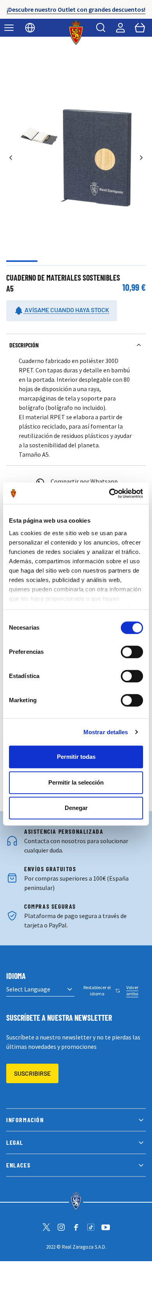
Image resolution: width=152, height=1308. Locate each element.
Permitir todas (76, 756)
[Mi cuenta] (120, 28)
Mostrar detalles (105, 732)
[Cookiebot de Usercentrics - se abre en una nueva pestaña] (109, 493)
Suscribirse (32, 1073)
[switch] (132, 652)
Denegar (76, 807)
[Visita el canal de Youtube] (105, 1227)
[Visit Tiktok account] (91, 1227)
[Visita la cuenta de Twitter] (46, 1227)
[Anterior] (11, 158)
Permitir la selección (76, 782)
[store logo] (76, 32)
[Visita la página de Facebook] (76, 1227)
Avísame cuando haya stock (66, 309)
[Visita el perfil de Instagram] (61, 1227)
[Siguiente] (141, 158)
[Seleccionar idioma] (30, 28)
